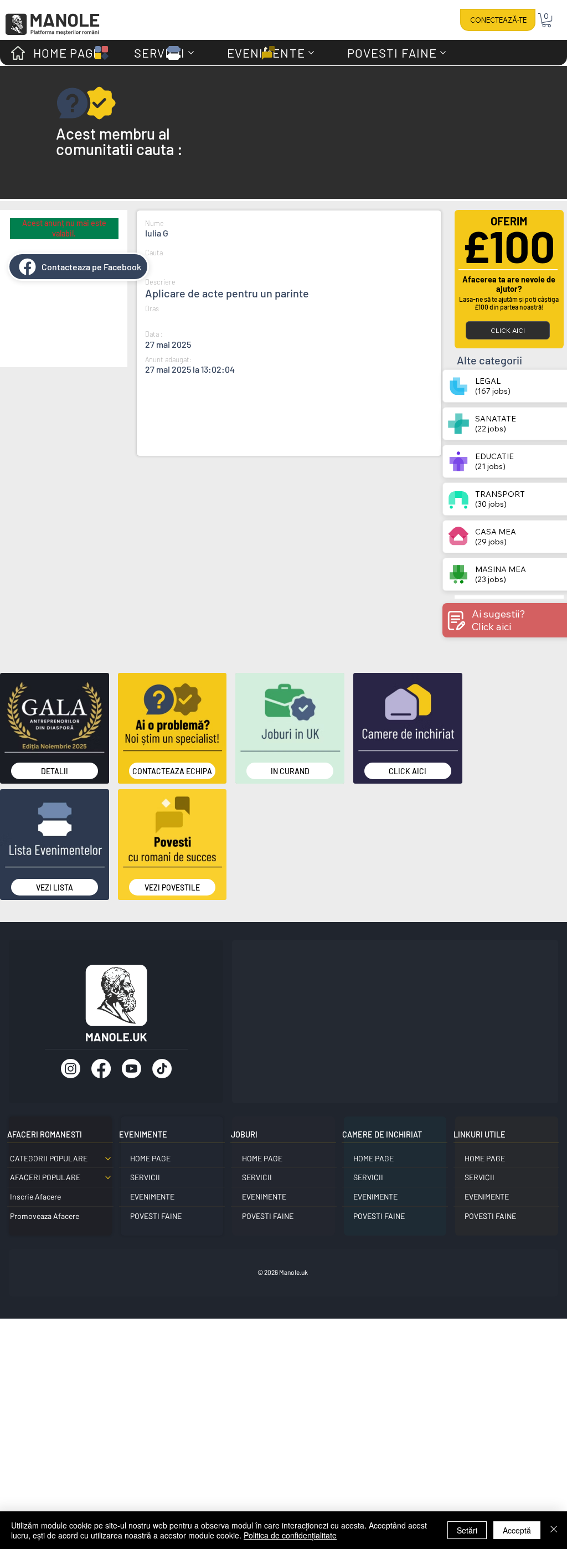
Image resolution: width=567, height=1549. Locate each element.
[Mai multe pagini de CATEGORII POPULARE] (108, 1158)
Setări (467, 1530)
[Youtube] (131, 1068)
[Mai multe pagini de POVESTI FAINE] (443, 52)
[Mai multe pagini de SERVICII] (191, 52)
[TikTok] (162, 1068)
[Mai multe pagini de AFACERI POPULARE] (108, 1177)
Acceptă (517, 1530)
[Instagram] (70, 1068)
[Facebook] (101, 1068)
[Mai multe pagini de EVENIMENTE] (311, 52)
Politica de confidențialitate (290, 1535)
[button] (546, 20)
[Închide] (553, 1530)
